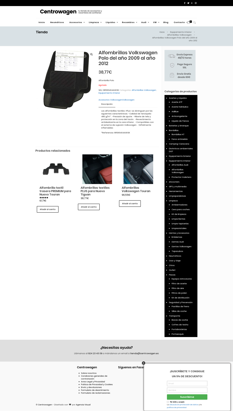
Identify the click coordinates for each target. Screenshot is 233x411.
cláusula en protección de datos (183, 404)
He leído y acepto (177, 402)
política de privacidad (176, 407)
